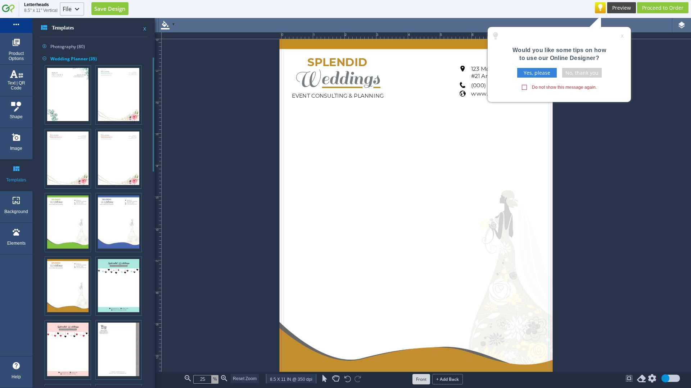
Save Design (110, 8)
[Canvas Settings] (652, 380)
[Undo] (347, 379)
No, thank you (582, 72)
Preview (621, 7)
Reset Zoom (245, 378)
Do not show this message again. (564, 87)
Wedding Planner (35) (69, 59)
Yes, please (537, 72)
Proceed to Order (662, 7)
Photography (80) (63, 46)
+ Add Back (447, 379)
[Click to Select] (324, 378)
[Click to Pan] (335, 378)
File (67, 9)
